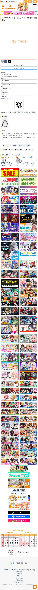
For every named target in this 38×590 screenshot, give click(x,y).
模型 (10, 112)
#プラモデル (6, 145)
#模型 (14, 145)
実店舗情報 (19, 572)
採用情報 (19, 574)
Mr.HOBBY (4, 96)
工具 (27, 112)
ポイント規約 (19, 578)
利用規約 (19, 576)
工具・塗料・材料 (18, 112)
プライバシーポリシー (19, 582)
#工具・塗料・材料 (24, 145)
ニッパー (33, 112)
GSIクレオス (5, 92)
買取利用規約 (19, 580)
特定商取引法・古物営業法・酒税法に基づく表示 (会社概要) (19, 570)
